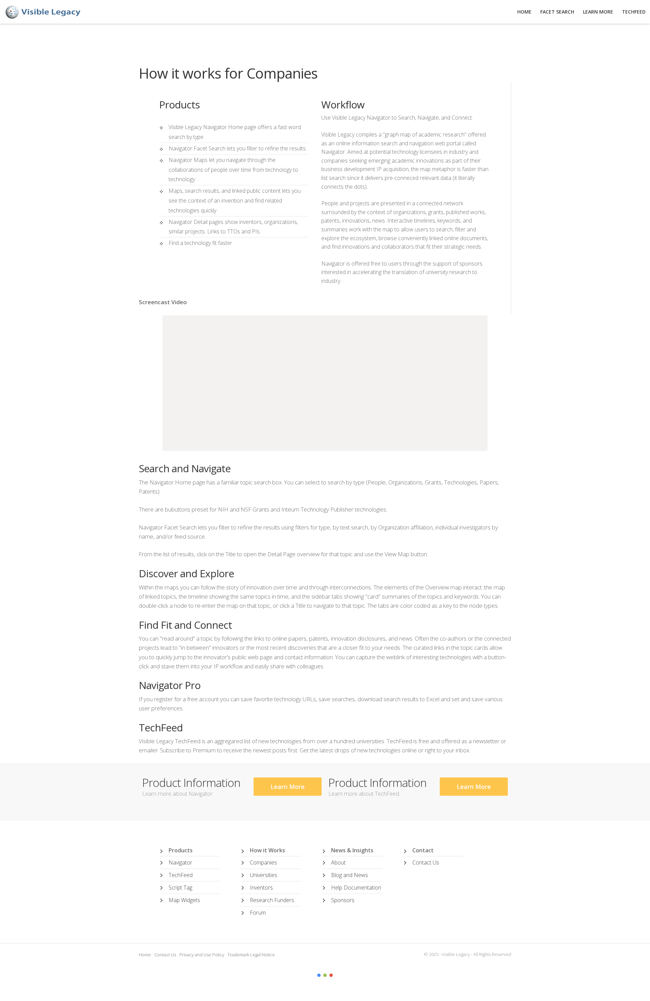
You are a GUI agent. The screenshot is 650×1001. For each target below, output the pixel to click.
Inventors (261, 887)
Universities (263, 875)
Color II (325, 975)
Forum (258, 912)
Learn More (287, 787)
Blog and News (349, 875)
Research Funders (272, 900)
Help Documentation (356, 887)
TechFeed (181, 875)
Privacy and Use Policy (201, 955)
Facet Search (557, 11)
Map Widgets (184, 900)
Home (145, 955)
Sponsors (342, 900)
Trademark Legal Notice (251, 955)
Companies (263, 862)
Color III (331, 975)
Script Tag (180, 887)
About (338, 862)
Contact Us (425, 862)
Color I (319, 975)
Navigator (180, 862)
